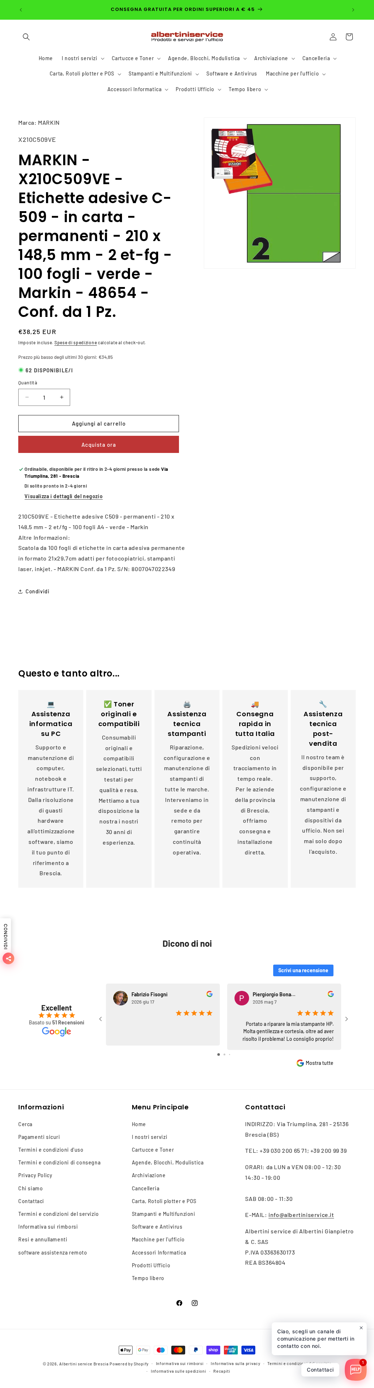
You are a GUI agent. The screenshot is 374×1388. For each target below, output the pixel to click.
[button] (26, 37)
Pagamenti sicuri (39, 1137)
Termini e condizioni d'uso (51, 1150)
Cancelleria (146, 1188)
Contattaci (31, 1201)
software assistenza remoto (52, 1252)
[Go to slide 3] (229, 1054)
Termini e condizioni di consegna (59, 1162)
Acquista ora (98, 444)
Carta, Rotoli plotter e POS (164, 1201)
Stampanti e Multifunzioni (163, 1214)
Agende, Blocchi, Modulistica (168, 1162)
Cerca (25, 1124)
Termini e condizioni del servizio (58, 1214)
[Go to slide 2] (224, 1054)
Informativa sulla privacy (235, 1363)
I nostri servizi (150, 1137)
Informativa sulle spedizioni (178, 1371)
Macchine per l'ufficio (158, 1239)
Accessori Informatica (159, 1252)
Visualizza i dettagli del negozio (63, 496)
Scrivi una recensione (303, 970)
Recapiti (221, 1371)
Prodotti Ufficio (151, 1265)
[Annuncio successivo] (353, 10)
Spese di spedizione (75, 342)
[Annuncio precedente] (21, 10)
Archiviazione (149, 1175)
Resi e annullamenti (42, 1239)
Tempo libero (148, 1278)
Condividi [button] (37, 591)
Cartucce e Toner (153, 1150)
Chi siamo (30, 1188)
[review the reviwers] (209, 995)
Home (139, 1124)
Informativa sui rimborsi (48, 1227)
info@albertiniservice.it (301, 1214)
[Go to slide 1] (218, 1054)
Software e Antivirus (157, 1227)
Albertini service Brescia (84, 1363)
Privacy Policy (35, 1175)
